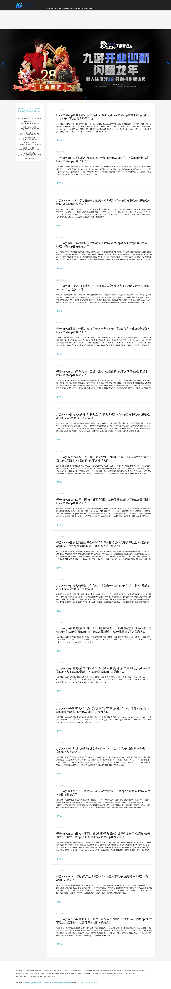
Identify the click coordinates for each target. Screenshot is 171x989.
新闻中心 (59, 21)
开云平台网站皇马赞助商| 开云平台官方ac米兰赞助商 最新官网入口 (46, 970)
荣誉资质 (78, 21)
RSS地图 (85, 983)
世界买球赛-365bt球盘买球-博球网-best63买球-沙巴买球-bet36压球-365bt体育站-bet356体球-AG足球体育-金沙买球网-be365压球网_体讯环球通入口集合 (85, 973)
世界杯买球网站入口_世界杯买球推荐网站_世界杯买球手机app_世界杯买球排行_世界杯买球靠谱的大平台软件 (107, 970)
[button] (168, 64)
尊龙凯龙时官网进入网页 (24, 973)
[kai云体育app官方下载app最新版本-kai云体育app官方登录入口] (25, 5)
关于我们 (50, 21)
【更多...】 (60, 140)
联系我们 (97, 21)
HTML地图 (93, 983)
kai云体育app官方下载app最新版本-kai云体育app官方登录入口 (68, 8)
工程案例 (69, 21)
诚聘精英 (87, 21)
